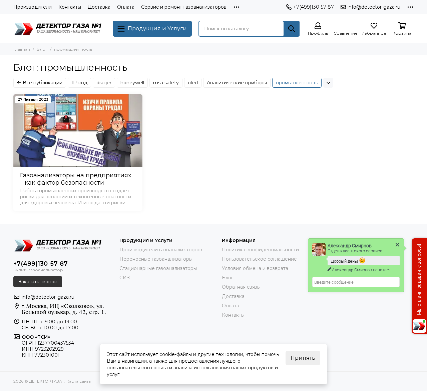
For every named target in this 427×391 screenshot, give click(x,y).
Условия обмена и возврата (255, 268)
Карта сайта (78, 381)
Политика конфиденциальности (260, 250)
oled (193, 83)
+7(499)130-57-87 (313, 7)
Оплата (125, 7)
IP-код (79, 83)
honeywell (132, 83)
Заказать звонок (37, 282)
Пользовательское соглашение (259, 259)
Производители (32, 7)
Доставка (99, 7)
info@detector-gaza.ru (374, 7)
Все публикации (42, 83)
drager (103, 83)
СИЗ (124, 278)
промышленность (297, 83)
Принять (303, 358)
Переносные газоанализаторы (155, 259)
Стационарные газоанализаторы (158, 268)
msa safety (166, 83)
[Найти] (292, 29)
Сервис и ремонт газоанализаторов (184, 7)
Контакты (69, 7)
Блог (42, 49)
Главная (21, 49)
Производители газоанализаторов (160, 250)
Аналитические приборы (237, 83)
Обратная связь (241, 287)
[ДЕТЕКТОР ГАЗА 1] (59, 29)
